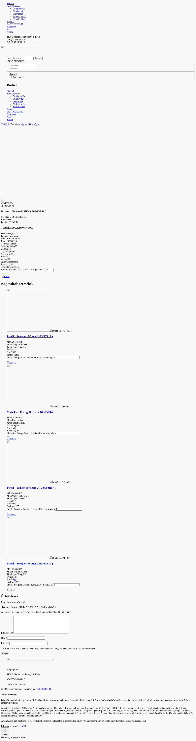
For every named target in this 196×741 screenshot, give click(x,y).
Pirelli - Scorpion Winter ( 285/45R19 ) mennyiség (30, 357)
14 (15, 428)
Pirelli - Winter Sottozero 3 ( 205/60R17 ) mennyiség (31, 509)
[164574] (2, 273)
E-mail (5, 643)
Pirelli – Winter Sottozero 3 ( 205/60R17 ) (31, 487)
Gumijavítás (18, 11)
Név (4, 638)
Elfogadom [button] (6, 726)
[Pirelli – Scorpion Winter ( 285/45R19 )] (28, 331)
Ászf (9, 29)
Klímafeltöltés (19, 19)
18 (9, 259)
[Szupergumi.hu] (24, 53)
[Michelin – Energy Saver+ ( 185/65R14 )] (28, 406)
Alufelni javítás (19, 16)
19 (15, 352)
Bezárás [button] (15, 726)
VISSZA (5, 124)
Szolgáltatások (13, 6)
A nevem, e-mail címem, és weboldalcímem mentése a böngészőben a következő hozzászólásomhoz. (49, 648)
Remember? (18, 77)
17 (15, 503)
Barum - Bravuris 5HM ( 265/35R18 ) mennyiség (23, 269)
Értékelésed (7, 633)
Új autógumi (34, 124)
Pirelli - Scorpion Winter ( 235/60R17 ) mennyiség (30, 585)
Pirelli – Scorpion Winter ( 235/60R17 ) (30, 563)
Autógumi (22, 124)
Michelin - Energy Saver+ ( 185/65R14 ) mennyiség (30, 433)
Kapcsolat (11, 27)
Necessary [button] (6, 737)
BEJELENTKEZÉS (16, 61)
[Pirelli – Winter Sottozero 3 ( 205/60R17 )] (28, 482)
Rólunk (10, 21)
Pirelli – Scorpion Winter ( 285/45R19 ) (30, 336)
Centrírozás (18, 14)
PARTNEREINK (15, 24)
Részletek (11, 363)
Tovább (23, 726)
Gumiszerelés (19, 8)
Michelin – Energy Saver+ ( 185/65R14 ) (30, 412)
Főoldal (10, 3)
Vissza (10, 32)
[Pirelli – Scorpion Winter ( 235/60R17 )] (28, 558)
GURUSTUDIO (43, 689)
